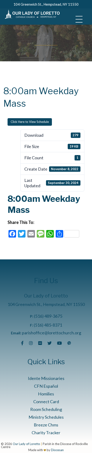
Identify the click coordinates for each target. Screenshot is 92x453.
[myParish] (69, 343)
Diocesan (57, 450)
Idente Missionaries (46, 378)
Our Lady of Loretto (26, 444)
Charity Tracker (46, 432)
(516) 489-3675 (48, 316)
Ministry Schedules (46, 417)
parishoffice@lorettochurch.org (51, 332)
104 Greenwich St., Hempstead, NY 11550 (46, 4)
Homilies (46, 393)
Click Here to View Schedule (30, 122)
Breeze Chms (46, 424)
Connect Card (46, 401)
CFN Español (46, 386)
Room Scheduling (46, 409)
